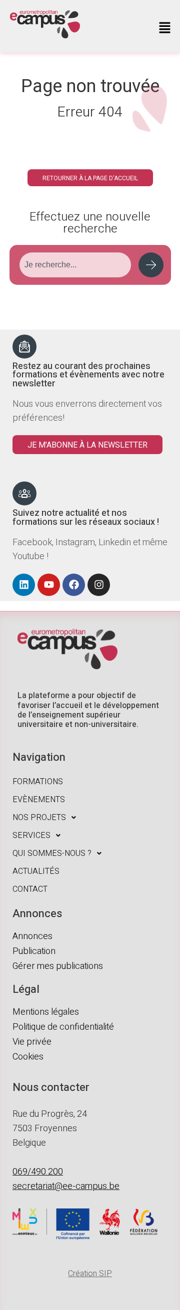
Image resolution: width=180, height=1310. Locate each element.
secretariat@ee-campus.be (66, 1186)
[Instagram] (99, 585)
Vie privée (32, 1042)
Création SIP (90, 1274)
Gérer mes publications (57, 966)
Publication (34, 951)
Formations (37, 782)
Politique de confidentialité (63, 1027)
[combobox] (75, 264)
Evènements (38, 800)
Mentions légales (45, 1012)
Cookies (28, 1057)
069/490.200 (37, 1172)
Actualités (36, 871)
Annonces (32, 936)
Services (31, 835)
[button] (165, 29)
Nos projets (39, 818)
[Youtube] (49, 585)
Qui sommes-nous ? (52, 853)
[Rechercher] (151, 264)
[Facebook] (73, 585)
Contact (30, 889)
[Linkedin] (23, 585)
